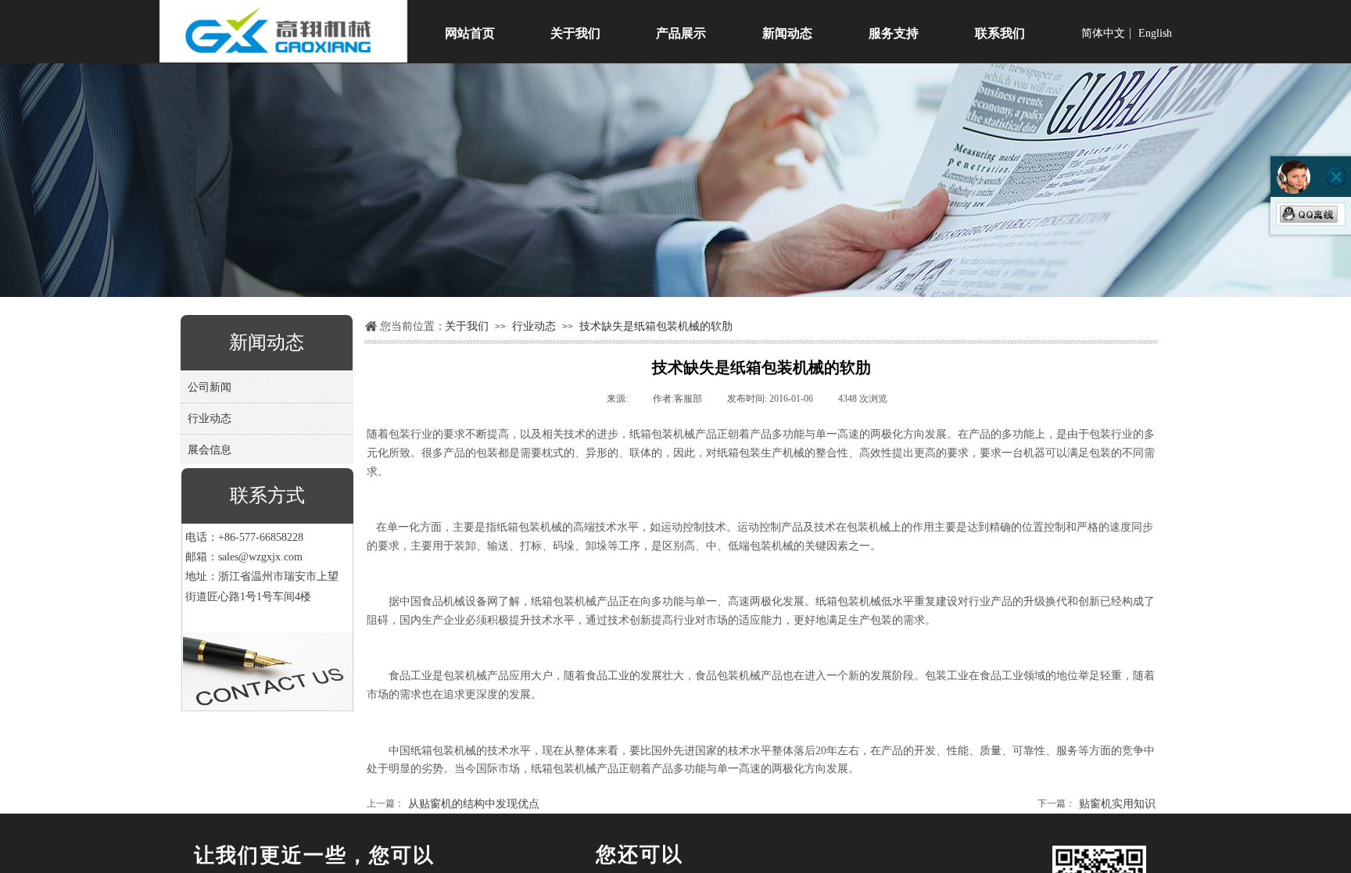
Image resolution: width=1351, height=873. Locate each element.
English (1155, 33)
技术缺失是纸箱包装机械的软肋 (656, 326)
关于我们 (467, 326)
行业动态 (534, 326)
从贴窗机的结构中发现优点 (453, 804)
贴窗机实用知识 (1096, 804)
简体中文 (1103, 33)
